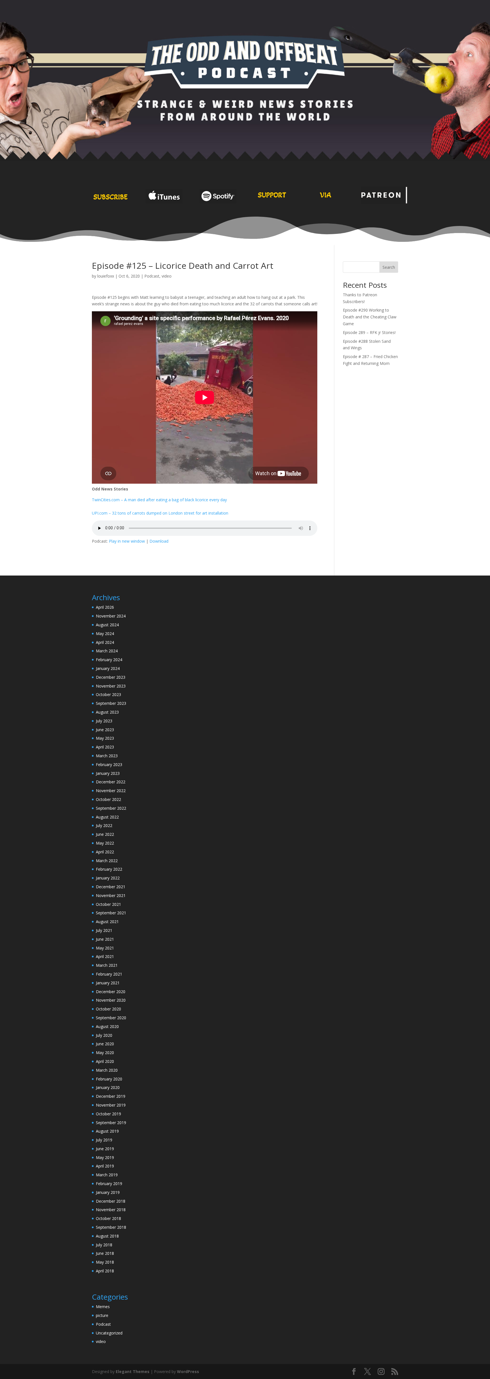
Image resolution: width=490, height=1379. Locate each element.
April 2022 (105, 852)
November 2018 (111, 1209)
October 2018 (108, 1218)
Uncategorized (109, 1333)
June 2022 (105, 834)
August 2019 (107, 1131)
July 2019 (104, 1140)
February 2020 (109, 1079)
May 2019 (105, 1157)
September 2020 (111, 1017)
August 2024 (107, 624)
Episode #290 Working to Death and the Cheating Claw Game (369, 316)
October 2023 (108, 694)
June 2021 (105, 939)
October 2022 (108, 799)
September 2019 (111, 1122)
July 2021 (104, 930)
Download (158, 541)
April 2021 (105, 956)
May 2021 (105, 948)
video (167, 276)
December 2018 (110, 1201)
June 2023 (105, 729)
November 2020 (111, 1000)
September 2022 (111, 808)
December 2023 (110, 677)
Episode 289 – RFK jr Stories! (369, 332)
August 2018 (107, 1236)
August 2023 (107, 712)
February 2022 (109, 869)
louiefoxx (105, 276)
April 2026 (105, 607)
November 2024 (111, 616)
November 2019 (111, 1105)
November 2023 (111, 686)
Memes (103, 1306)
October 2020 (108, 1009)
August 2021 (107, 921)
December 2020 (110, 991)
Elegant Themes (132, 1371)
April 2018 (105, 1271)
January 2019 (108, 1192)
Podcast (151, 276)
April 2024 (105, 642)
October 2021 (108, 904)
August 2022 (107, 817)
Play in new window (127, 541)
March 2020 (107, 1070)
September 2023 (111, 703)
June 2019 (105, 1148)
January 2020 (108, 1087)
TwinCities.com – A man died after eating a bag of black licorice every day (159, 499)
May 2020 (105, 1052)
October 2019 (108, 1113)
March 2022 (107, 860)
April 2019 (105, 1166)
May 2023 (105, 738)
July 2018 (104, 1244)
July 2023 (104, 721)
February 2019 (109, 1183)
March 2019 (107, 1174)
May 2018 (105, 1262)
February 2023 (109, 764)
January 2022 (108, 878)
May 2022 (105, 843)
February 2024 (109, 659)
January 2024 (108, 668)
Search (389, 267)
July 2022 (104, 825)
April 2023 (105, 747)
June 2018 (105, 1253)
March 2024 (107, 650)
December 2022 (110, 781)
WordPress (188, 1371)
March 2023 (107, 755)
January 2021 (108, 982)
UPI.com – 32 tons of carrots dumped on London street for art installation (160, 513)
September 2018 (111, 1227)
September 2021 (111, 912)
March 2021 (107, 965)
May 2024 (105, 633)
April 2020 (105, 1061)
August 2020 (107, 1026)
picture (102, 1315)
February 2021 (109, 974)
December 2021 (110, 886)
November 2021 (111, 895)
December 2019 (110, 1096)
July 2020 (104, 1035)
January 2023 (108, 773)
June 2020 (105, 1043)
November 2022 (111, 790)
